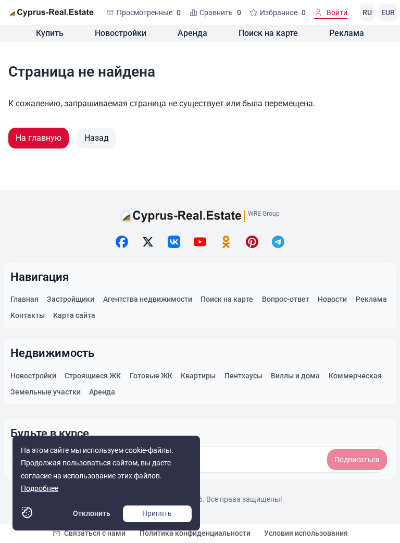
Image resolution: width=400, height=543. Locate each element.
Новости (332, 299)
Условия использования (306, 533)
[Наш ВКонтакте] (174, 242)
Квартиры (198, 376)
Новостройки (120, 33)
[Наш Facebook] (122, 242)
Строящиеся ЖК (93, 376)
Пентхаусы (243, 376)
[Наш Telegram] (278, 242)
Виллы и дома (295, 376)
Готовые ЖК (151, 376)
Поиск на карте (268, 33)
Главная (24, 299)
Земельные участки (45, 392)
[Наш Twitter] (148, 242)
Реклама (346, 33)
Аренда (192, 33)
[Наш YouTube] (200, 242)
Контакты (27, 315)
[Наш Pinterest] (252, 242)
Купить (50, 33)
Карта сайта (74, 315)
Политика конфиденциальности (195, 533)
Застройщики (70, 299)
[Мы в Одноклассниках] (226, 242)
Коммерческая (355, 376)
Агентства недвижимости (147, 299)
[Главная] (51, 12)
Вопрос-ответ (285, 299)
